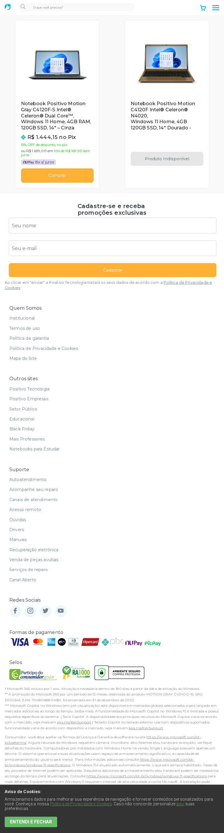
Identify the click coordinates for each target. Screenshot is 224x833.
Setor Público (23, 409)
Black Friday (21, 429)
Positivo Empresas (28, 398)
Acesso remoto (25, 509)
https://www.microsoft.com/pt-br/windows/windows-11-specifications (146, 776)
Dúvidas (17, 519)
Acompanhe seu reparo (33, 489)
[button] (215, 8)
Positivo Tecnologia (29, 389)
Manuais (18, 539)
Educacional (21, 419)
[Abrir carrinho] (203, 8)
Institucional (22, 318)
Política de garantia (29, 338)
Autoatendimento (28, 479)
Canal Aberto (22, 579)
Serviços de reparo (28, 569)
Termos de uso (24, 328)
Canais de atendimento (33, 499)
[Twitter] (45, 611)
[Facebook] (15, 611)
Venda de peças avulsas (34, 559)
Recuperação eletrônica (34, 549)
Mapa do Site (23, 358)
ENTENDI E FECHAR (31, 822)
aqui (180, 804)
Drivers (16, 529)
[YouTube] (61, 611)
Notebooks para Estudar (34, 449)
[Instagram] (30, 611)
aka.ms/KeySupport (74, 722)
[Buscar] (23, 7)
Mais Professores (27, 439)
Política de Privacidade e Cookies (43, 348)
